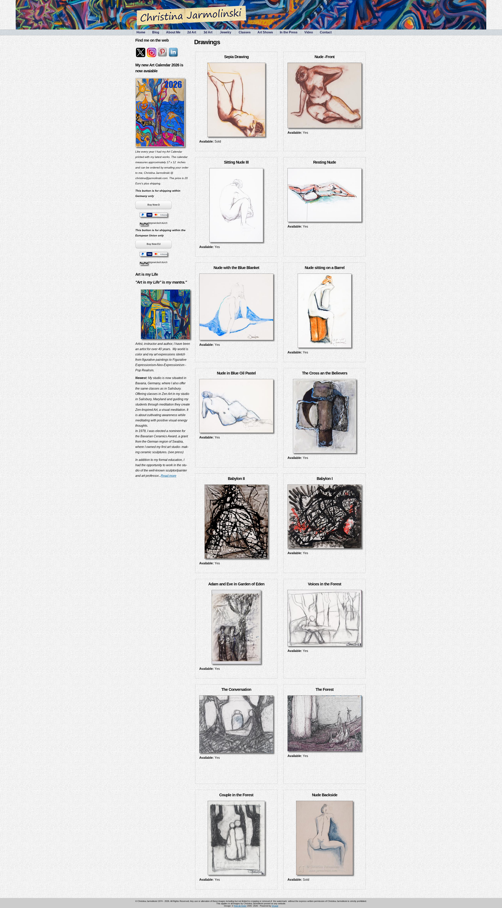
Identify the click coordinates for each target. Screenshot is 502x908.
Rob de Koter (240, 906)
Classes (245, 32)
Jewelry (225, 32)
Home (140, 32)
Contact (326, 32)
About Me (173, 32)
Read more (168, 475)
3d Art (208, 32)
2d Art (191, 32)
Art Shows (265, 32)
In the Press (288, 32)
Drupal (275, 906)
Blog (155, 32)
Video (308, 32)
